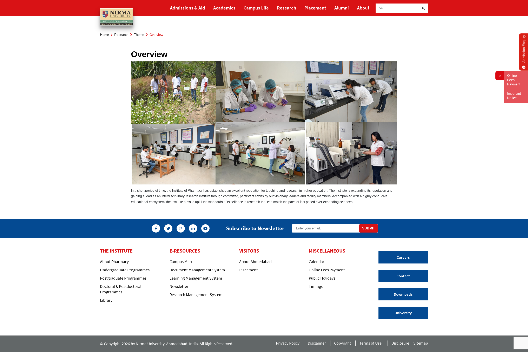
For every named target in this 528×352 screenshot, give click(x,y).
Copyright (342, 343)
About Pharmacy (114, 261)
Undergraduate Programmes (125, 269)
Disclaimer (317, 343)
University (403, 312)
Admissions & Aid (187, 8)
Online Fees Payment (327, 269)
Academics (224, 8)
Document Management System (197, 269)
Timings (316, 286)
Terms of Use (371, 343)
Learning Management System (196, 278)
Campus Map (181, 261)
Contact (403, 275)
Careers (403, 257)
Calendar (316, 261)
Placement (315, 8)
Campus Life (256, 8)
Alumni (341, 8)
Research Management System (196, 294)
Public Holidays (322, 278)
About (363, 8)
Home (104, 35)
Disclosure (400, 343)
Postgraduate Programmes (123, 278)
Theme (139, 35)
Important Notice (514, 96)
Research (286, 8)
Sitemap (420, 343)
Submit (368, 228)
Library (106, 300)
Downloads (403, 294)
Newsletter (179, 286)
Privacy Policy (287, 343)
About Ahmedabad (255, 261)
